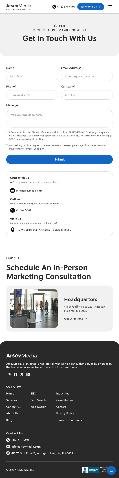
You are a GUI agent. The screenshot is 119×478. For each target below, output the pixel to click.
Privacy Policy (65, 413)
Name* (11, 68)
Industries (62, 393)
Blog (9, 420)
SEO (33, 393)
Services (11, 400)
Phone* (11, 86)
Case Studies (64, 400)
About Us (12, 413)
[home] (18, 7)
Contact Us (13, 407)
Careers (61, 407)
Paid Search (38, 400)
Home (10, 393)
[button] (110, 6)
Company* (68, 86)
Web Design (38, 407)
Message (12, 105)
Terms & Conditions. (35, 148)
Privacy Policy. (16, 148)
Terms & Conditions (69, 420)
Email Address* (71, 68)
